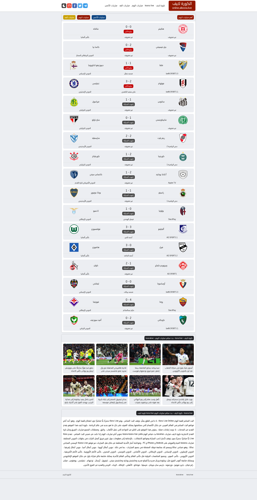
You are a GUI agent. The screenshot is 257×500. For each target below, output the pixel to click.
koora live (149, 5)
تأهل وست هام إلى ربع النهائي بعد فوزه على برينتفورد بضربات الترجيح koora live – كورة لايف (146, 402)
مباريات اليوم (137, 5)
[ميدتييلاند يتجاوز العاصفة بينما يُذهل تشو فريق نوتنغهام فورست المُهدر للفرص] (145, 354)
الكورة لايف (67, 474)
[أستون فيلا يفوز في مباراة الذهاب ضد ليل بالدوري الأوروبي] (178, 354)
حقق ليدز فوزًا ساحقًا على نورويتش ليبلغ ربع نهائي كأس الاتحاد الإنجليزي (79, 370)
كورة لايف (160, 5)
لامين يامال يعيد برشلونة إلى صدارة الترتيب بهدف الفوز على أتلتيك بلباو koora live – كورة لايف (79, 402)
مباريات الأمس (111, 5)
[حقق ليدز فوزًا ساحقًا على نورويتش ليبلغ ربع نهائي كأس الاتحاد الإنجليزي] (79, 354)
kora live (190, 474)
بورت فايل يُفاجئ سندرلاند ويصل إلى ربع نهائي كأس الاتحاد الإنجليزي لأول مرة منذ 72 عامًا (179, 402)
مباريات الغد (124, 5)
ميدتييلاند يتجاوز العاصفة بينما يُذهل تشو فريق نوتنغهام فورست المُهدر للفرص (146, 370)
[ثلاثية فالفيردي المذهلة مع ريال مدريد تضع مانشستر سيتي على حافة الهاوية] (112, 354)
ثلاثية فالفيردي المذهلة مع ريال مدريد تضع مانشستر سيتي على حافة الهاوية (113, 370)
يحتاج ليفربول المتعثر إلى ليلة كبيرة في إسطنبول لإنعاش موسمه (112, 401)
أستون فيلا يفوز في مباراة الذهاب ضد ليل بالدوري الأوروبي (178, 369)
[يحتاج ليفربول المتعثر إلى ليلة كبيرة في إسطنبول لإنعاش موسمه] (112, 386)
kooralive (179, 474)
